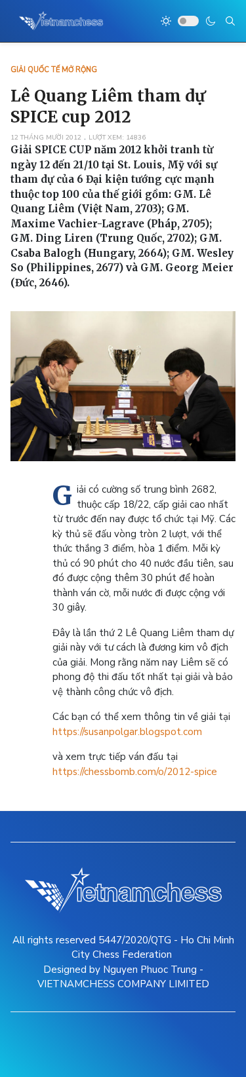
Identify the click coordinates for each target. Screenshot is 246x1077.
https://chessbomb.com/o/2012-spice (134, 771)
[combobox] (230, 21)
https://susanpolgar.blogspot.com (127, 731)
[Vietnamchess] (61, 21)
